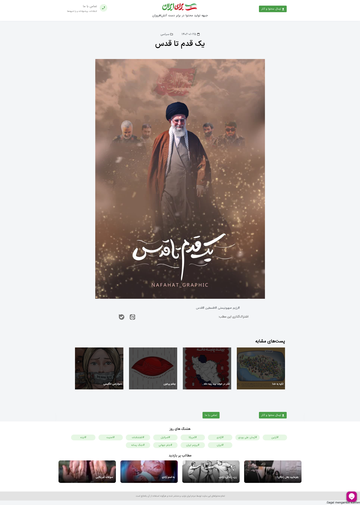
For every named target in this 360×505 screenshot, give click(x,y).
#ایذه (83, 437)
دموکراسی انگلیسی (112, 384)
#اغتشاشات (138, 437)
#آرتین (275, 437)
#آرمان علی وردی (247, 437)
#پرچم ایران (193, 445)
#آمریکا (193, 437)
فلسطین (210, 308)
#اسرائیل (165, 437)
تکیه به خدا (278, 384)
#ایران (220, 445)
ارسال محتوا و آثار (271, 9)
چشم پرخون (170, 384)
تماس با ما (211, 415)
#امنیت (110, 437)
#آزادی (220, 437)
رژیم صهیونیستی (228, 308)
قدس (199, 308)
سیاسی (164, 34)
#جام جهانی (165, 445)
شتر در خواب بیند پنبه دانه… (216, 384)
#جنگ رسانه (138, 445)
